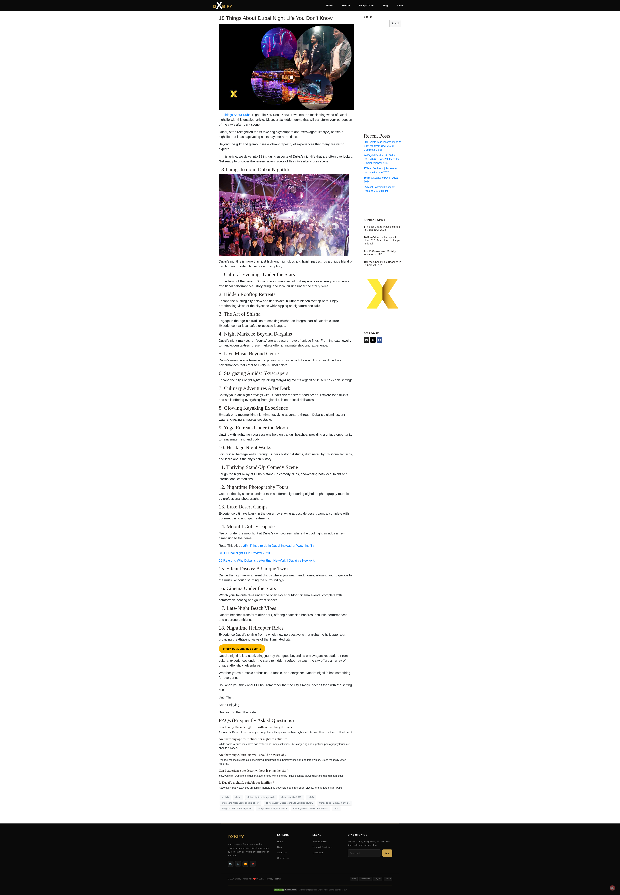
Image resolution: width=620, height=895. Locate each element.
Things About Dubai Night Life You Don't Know (289, 803)
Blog (385, 5)
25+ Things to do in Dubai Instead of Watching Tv (278, 545)
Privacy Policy (319, 841)
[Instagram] (366, 340)
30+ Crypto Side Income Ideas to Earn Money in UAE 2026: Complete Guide (382, 146)
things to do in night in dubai (272, 808)
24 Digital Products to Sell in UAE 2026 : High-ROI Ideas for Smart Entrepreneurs (381, 159)
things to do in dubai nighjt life (334, 803)
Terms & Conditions (322, 847)
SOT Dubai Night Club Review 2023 (245, 553)
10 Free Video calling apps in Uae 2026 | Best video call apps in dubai (382, 240)
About (400, 5)
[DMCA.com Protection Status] (285, 890)
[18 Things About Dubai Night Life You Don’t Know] (286, 66)
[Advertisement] (377, 79)
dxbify (311, 797)
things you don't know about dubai (310, 808)
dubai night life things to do (261, 797)
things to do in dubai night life (237, 808)
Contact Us (283, 858)
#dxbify (225, 797)
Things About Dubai (237, 115)
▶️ (245, 864)
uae (336, 808)
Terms (278, 879)
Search (368, 17)
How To (346, 5)
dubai (238, 797)
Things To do (366, 5)
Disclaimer (317, 852)
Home (329, 5)
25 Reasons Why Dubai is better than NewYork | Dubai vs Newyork (267, 560)
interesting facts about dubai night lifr (240, 803)
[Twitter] (373, 340)
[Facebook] (379, 340)
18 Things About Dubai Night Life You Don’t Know (276, 18)
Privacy (269, 879)
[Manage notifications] (612, 887)
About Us (282, 852)
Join (387, 853)
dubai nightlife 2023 (291, 797)
